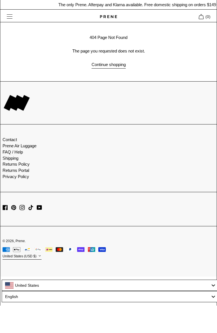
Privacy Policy (16, 176)
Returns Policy (16, 164)
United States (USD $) (20, 256)
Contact (10, 139)
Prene (20, 241)
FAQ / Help (13, 152)
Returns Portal (16, 170)
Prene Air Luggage (19, 145)
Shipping (10, 158)
